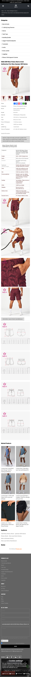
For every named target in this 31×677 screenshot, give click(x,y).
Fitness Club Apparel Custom (12, 11)
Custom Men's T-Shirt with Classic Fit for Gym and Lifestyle (7, 497)
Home (3, 11)
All (5, 11)
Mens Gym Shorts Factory (15, 536)
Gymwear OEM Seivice (20, 533)
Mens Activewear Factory (7, 538)
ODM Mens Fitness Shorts (7, 533)
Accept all (24, 670)
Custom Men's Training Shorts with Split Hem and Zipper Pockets (22, 524)
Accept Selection (16, 670)
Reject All (7, 670)
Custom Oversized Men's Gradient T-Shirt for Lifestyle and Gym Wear (23, 497)
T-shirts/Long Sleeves (6, 563)
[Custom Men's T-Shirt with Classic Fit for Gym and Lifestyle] (8, 483)
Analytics (13, 673)
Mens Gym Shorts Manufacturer (9, 540)
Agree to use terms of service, (13, 643)
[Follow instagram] (19, 657)
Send (15, 646)
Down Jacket (4, 578)
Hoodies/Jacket (4, 569)
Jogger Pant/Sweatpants (7, 571)
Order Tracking (4, 603)
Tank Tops (3, 567)
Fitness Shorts (4, 536)
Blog (2, 598)
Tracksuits (3, 573)
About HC (3, 586)
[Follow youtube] (7, 657)
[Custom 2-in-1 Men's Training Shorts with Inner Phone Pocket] (8, 510)
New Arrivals (4, 560)
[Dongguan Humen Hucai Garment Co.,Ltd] (15, 6)
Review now (19, 548)
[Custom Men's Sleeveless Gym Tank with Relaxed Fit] (23, 456)
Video (2, 601)
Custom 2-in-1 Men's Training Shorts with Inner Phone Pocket (7, 524)
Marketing (27, 673)
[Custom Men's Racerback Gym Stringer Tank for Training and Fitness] (8, 456)
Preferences (20, 673)
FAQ (2, 596)
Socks (2, 575)
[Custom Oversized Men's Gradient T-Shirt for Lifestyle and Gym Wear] (23, 483)
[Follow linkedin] (15, 657)
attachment (5, 640)
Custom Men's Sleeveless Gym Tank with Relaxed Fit (22, 469)
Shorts (2, 565)
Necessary (6, 673)
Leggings (3, 580)
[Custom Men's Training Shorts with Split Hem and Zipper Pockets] (23, 510)
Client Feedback (5, 590)
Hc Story (3, 588)
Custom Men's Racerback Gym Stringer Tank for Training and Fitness (7, 470)
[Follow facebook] (11, 657)
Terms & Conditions (20, 643)
